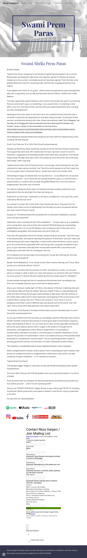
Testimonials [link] (39, 3)
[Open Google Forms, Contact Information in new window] (57, 429)
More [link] (76, 3)
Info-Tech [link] (68, 3)
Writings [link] (57, 3)
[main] (43, 28)
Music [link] (49, 3)
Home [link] (23, 3)
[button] (84, 3)
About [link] (30, 3)
